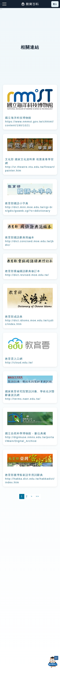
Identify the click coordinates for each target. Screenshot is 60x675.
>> (37, 496)
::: (1, 9)
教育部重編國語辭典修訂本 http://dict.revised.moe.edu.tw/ (27, 273)
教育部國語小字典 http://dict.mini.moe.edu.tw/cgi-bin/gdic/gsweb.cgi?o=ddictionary (28, 207)
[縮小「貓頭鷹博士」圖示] (56, 658)
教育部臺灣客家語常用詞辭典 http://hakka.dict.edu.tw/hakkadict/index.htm (30, 479)
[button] (52, 667)
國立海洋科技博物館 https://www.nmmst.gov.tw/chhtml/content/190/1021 (29, 121)
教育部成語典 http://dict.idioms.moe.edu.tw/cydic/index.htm (29, 320)
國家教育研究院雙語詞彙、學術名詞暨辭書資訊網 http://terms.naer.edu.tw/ (30, 395)
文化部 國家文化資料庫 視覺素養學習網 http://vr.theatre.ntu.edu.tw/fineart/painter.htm (30, 165)
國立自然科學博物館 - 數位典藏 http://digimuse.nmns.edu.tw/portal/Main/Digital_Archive (29, 437)
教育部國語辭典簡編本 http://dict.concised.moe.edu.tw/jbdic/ (29, 241)
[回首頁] (30, 4)
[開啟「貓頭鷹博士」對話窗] (53, 662)
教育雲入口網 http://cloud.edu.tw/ (19, 360)
